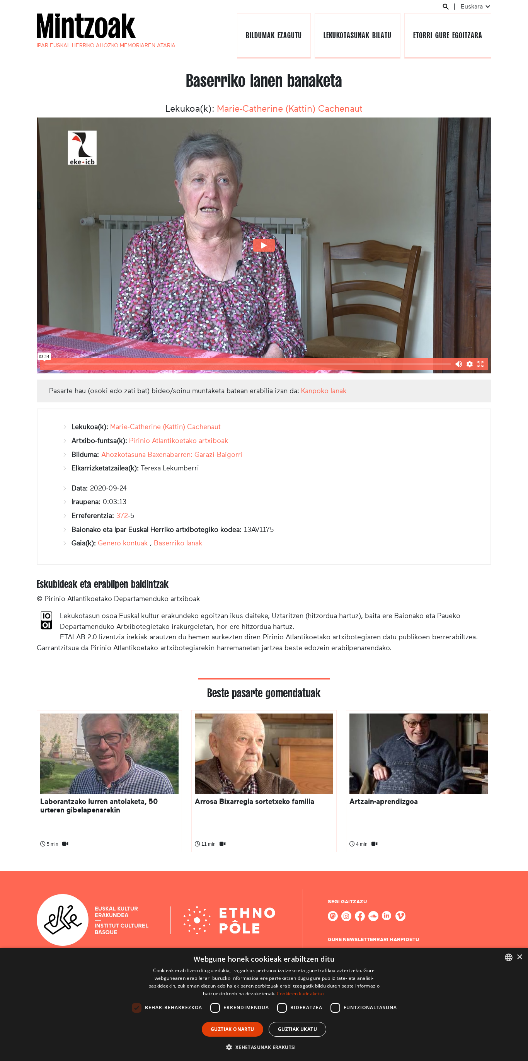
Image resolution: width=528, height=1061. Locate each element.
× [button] (519, 957)
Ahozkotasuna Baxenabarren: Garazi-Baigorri (172, 454)
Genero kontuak (123, 543)
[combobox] (509, 957)
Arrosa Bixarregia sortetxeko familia (254, 801)
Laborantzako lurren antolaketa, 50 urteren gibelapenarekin (99, 805)
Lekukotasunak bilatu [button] (357, 35)
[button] (264, 1047)
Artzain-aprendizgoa (383, 801)
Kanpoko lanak (324, 391)
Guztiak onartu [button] (232, 1029)
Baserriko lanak (178, 543)
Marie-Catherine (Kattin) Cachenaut (290, 109)
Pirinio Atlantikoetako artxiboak (178, 440)
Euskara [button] (472, 6)
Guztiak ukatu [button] (297, 1029)
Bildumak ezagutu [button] (273, 35)
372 (122, 515)
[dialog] (264, 1004)
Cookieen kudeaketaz (301, 993)
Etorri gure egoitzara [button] (447, 35)
